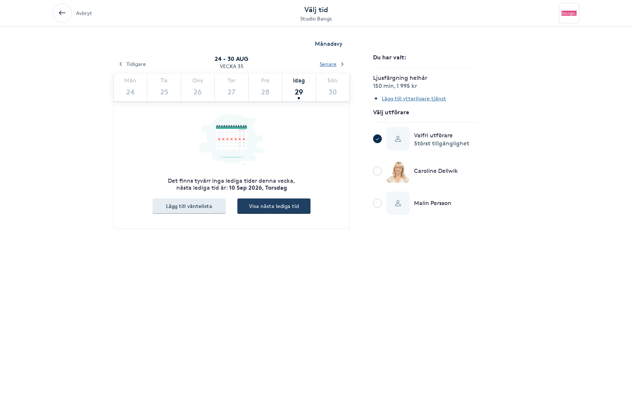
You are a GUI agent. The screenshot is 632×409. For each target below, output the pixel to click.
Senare (328, 64)
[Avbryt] (62, 13)
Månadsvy (328, 43)
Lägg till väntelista (189, 206)
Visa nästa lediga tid (274, 206)
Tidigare (136, 64)
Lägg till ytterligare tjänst (414, 98)
